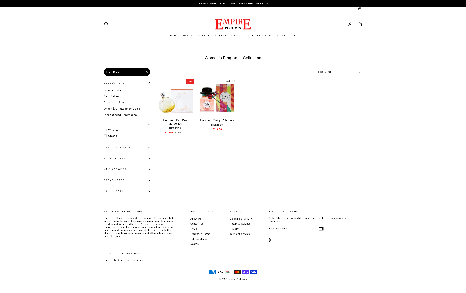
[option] (233, 3)
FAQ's (194, 228)
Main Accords (115, 169)
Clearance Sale (228, 35)
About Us (195, 218)
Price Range (114, 191)
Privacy (234, 228)
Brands (204, 35)
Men (173, 35)
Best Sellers (112, 96)
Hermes (113, 72)
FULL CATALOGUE (259, 35)
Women (187, 35)
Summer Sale (113, 90)
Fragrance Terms (200, 234)
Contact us (286, 35)
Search (194, 244)
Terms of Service (240, 234)
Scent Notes (114, 180)
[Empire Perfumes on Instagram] (271, 240)
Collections (114, 83)
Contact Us (197, 223)
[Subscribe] (321, 229)
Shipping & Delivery (241, 218)
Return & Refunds (240, 223)
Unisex (112, 135)
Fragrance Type (117, 147)
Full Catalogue (199, 239)
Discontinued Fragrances (120, 114)
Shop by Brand (116, 158)
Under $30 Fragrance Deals (122, 108)
